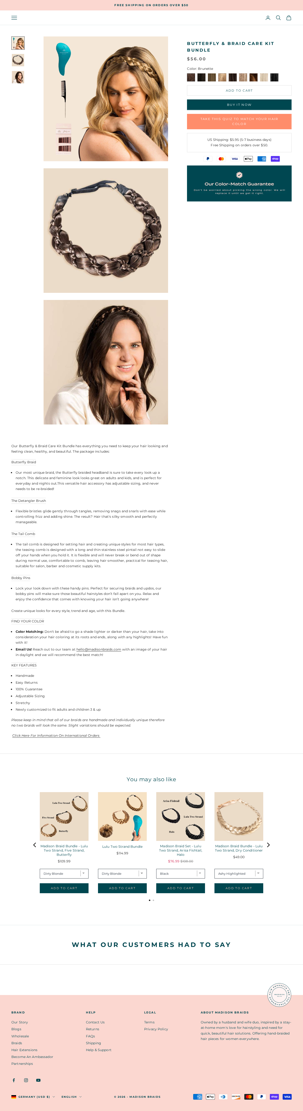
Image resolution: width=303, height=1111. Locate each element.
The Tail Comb (23, 534)
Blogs (16, 1029)
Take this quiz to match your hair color (239, 121)
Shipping (93, 1043)
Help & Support (98, 1050)
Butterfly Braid (23, 462)
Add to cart (239, 90)
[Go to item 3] (18, 77)
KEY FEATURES (24, 665)
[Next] (268, 845)
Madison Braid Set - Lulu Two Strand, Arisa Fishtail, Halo (180, 850)
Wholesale (20, 1036)
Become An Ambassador (32, 1057)
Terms (149, 1022)
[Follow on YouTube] (38, 1080)
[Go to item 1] (18, 43)
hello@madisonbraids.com (98, 649)
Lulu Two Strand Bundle (122, 846)
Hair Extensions (24, 1050)
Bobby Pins (20, 578)
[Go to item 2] (18, 60)
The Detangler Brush (28, 501)
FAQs (90, 1036)
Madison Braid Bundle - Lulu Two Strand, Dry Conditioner (239, 848)
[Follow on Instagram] (26, 1080)
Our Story (19, 1022)
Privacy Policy (156, 1029)
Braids (16, 1043)
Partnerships (22, 1064)
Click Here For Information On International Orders (56, 735)
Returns (92, 1029)
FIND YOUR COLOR (27, 621)
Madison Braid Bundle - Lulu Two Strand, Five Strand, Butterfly (64, 850)
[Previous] (35, 845)
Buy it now (239, 105)
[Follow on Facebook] (13, 1080)
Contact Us (95, 1022)
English (69, 1096)
